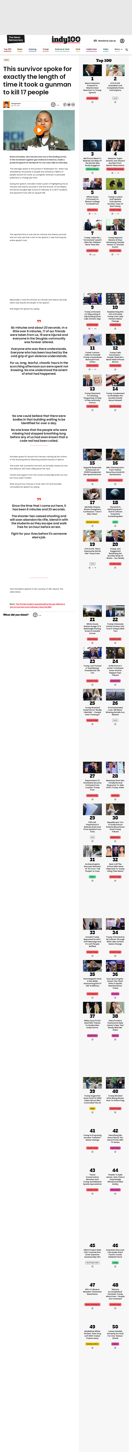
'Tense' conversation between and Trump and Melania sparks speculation (92, 1179)
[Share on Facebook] (65, 104)
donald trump (92, 251)
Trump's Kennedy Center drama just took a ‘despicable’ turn (115, 627)
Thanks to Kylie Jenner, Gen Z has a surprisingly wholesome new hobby (115, 1179)
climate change (92, 169)
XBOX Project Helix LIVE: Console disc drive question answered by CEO (92, 1253)
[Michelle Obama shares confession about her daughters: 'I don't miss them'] (92, 493)
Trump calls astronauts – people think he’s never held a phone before (115, 357)
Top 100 (7, 49)
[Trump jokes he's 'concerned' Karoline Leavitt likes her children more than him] (92, 224)
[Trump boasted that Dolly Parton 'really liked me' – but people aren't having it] (92, 694)
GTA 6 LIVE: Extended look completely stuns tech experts (115, 86)
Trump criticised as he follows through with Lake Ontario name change (115, 940)
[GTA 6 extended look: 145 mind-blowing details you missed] (115, 694)
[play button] (39, 130)
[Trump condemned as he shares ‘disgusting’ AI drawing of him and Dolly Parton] (92, 380)
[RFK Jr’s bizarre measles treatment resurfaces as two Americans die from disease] (92, 1276)
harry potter (115, 1148)
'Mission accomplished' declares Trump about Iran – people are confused (115, 1294)
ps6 (92, 837)
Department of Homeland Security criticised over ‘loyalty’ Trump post (92, 785)
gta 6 (115, 98)
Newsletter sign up (107, 40)
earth (115, 522)
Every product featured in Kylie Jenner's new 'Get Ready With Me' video (115, 1025)
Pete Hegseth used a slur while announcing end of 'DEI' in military (92, 982)
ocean (115, 1263)
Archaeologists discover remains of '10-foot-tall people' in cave (92, 867)
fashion (115, 1344)
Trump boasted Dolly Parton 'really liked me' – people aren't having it (92, 711)
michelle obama (92, 522)
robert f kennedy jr (92, 1304)
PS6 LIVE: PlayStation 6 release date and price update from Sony (92, 827)
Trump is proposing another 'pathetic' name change (92, 1137)
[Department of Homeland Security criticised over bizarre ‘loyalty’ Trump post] (92, 767)
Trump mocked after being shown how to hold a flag (115, 1098)
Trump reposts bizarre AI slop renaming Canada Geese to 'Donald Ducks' (115, 242)
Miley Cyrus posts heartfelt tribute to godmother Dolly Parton (92, 1024)
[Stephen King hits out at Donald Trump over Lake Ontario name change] (115, 298)
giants (92, 877)
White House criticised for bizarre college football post (92, 200)
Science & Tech (62, 49)
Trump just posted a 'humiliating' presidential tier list (92, 669)
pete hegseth (92, 480)
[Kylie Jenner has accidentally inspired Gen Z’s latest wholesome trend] (115, 1161)
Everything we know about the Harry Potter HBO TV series (115, 1138)
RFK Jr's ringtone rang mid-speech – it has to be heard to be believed (92, 1407)
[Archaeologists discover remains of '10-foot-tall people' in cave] (92, 851)
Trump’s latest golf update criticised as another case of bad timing (115, 201)
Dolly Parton (115, 837)
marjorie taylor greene (115, 169)
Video (106, 49)
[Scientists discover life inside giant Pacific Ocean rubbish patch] (115, 1236)
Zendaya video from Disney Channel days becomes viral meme (115, 1409)
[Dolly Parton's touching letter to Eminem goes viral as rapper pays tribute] (115, 652)
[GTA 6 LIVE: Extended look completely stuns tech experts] (115, 70)
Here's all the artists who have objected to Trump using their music (115, 867)
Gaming (32, 49)
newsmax (115, 796)
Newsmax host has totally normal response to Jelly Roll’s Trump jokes (115, 784)
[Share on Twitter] (69, 104)
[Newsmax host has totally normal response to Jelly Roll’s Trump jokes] (115, 767)
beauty (115, 1036)
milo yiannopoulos (115, 480)
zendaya (115, 1419)
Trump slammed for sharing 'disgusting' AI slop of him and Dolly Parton (92, 398)
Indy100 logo (66, 40)
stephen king (115, 325)
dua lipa (115, 994)
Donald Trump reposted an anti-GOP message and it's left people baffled (92, 941)
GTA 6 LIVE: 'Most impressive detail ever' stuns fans (92, 551)
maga (92, 1109)
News (19, 49)
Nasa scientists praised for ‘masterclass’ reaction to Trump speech (92, 88)
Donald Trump (92, 98)
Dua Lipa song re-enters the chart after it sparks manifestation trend (115, 983)
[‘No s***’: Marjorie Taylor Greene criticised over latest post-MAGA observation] (115, 145)
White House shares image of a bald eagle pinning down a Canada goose (92, 628)
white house (92, 210)
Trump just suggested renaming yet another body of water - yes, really (115, 553)
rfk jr (92, 1419)
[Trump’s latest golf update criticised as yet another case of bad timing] (115, 183)
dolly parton (115, 681)
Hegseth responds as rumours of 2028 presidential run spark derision (92, 471)
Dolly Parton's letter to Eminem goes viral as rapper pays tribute (115, 670)
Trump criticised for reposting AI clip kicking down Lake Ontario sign (92, 315)
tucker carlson (92, 366)
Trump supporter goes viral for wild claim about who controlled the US (92, 1099)
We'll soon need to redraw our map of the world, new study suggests (92, 162)
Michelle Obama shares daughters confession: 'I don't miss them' (92, 510)
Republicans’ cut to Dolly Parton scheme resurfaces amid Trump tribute (115, 827)
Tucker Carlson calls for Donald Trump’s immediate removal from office (92, 357)
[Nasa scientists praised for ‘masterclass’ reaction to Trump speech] (92, 70)
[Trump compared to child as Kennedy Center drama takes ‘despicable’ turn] (115, 610)
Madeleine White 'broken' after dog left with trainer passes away (92, 1334)
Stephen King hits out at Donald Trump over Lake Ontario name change (115, 316)
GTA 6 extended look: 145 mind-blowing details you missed (115, 711)
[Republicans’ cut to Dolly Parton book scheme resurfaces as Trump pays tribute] (115, 809)
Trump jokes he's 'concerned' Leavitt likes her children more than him (92, 241)
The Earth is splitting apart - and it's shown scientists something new (115, 511)
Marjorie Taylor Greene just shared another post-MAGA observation (115, 162)
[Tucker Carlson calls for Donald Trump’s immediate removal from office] (92, 339)
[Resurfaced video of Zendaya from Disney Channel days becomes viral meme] (115, 1391)
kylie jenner (115, 1190)
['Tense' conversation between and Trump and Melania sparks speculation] (92, 1161)
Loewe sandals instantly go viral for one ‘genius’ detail (115, 1334)
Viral (78, 49)
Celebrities (91, 49)
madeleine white (92, 1344)
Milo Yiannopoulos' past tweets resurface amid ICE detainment (115, 471)
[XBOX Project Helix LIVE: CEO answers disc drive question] (92, 1236)
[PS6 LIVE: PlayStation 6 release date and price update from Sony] (92, 809)
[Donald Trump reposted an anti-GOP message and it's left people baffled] (92, 923)
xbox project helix (92, 1263)
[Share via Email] (73, 104)
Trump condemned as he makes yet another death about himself (115, 397)
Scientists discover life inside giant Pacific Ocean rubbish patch (115, 1253)
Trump (46, 49)
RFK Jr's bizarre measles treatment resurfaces (92, 1291)
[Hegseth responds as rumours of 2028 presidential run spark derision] (92, 454)
